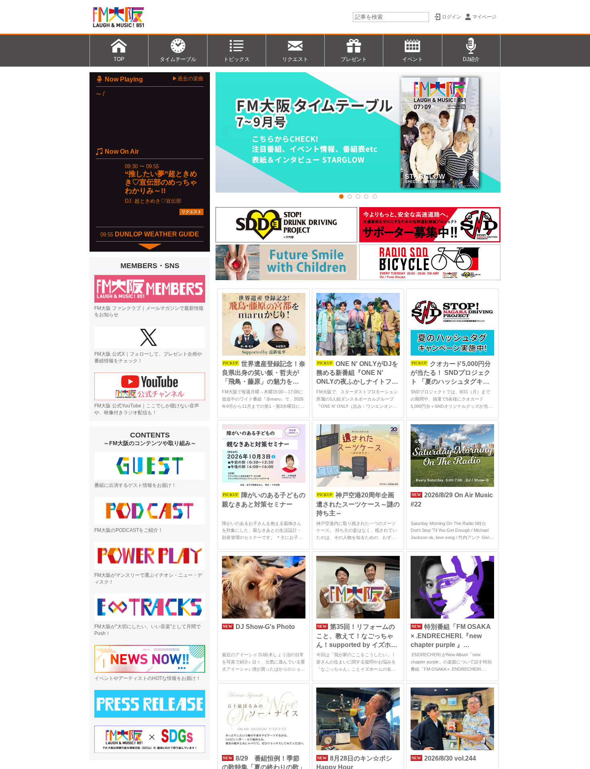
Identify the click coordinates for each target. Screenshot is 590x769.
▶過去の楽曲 (187, 78)
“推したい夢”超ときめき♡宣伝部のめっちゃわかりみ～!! (161, 182)
